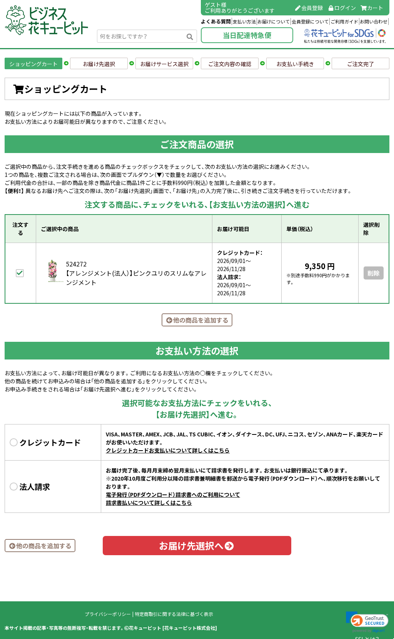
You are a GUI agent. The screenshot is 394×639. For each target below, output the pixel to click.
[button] (367, 622)
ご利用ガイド (344, 21)
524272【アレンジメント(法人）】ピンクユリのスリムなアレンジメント (136, 273)
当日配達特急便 (247, 35)
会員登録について (310, 21)
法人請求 (34, 486)
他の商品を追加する (201, 319)
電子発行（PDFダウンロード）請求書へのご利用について (173, 494)
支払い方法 (244, 21)
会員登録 (312, 8)
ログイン (345, 8)
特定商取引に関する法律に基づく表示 (174, 614)
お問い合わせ (373, 21)
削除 (373, 273)
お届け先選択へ (191, 545)
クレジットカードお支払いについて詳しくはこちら (168, 450)
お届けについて (273, 21)
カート (375, 8)
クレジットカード (50, 442)
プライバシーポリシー (108, 614)
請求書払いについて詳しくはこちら (149, 502)
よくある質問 (216, 21)
